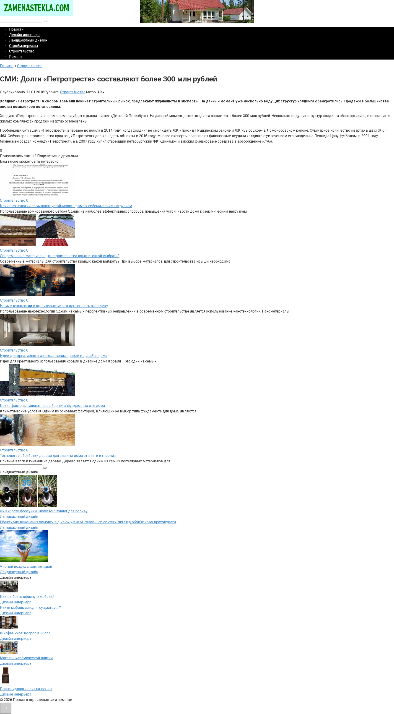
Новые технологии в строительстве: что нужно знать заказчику (54, 306)
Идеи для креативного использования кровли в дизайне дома (53, 356)
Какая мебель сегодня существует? (30, 607)
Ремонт (15, 57)
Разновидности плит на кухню (26, 689)
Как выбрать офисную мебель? (27, 596)
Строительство (21, 51)
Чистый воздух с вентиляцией (26, 566)
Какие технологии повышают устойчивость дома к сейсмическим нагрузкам (66, 206)
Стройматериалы (23, 46)
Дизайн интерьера (24, 35)
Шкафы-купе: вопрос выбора (25, 633)
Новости (16, 29)
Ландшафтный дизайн (28, 40)
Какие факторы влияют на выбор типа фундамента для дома (52, 406)
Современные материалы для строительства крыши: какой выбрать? (59, 256)
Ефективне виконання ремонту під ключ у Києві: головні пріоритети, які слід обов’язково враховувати (88, 522)
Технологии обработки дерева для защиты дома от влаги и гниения (58, 455)
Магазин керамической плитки (26, 658)
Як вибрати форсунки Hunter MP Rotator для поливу (44, 511)
